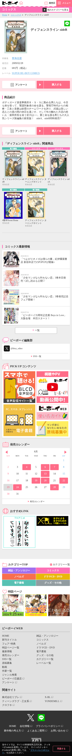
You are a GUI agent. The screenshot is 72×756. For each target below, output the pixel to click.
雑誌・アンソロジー (19, 570)
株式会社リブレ (10, 697)
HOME (5, 636)
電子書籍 (19, 582)
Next (65, 452)
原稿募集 (7, 663)
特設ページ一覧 (10, 647)
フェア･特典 (9, 643)
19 (36, 480)
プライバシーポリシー (48, 726)
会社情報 (25, 726)
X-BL (48, 697)
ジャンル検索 (9, 674)
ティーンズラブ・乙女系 (15, 701)
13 (45, 473)
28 (54, 487)
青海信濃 (17, 58)
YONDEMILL (52, 701)
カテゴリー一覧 (61, 564)
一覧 (37, 330)
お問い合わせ (58, 730)
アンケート (21, 84)
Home (4, 15)
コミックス (16, 15)
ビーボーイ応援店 (12, 678)
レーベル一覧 (43, 663)
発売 (52, 3)
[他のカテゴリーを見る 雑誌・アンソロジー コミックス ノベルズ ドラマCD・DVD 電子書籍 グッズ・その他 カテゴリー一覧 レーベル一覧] (55, 10)
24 (17, 487)
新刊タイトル (9, 639)
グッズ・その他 (53, 582)
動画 (4, 667)
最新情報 (7, 651)
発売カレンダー (37, 501)
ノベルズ (19, 576)
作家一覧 (7, 671)
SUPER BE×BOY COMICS (26, 73)
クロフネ (7, 705)
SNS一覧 (37, 356)
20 (45, 480)
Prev (6, 452)
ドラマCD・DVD (53, 576)
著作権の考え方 (12, 730)
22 (64, 480)
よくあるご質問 (35, 730)
